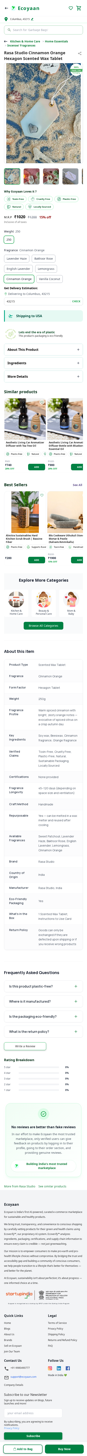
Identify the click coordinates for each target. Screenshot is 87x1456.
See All (77, 485)
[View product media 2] (31, 176)
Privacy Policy (55, 1328)
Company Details (13, 1385)
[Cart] (79, 8)
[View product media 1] (12, 176)
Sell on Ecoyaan (13, 1345)
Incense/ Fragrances (21, 45)
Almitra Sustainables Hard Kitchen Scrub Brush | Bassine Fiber (24, 539)
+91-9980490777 (20, 1368)
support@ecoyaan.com (23, 1376)
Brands (8, 1340)
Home (7, 1323)
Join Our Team (12, 1351)
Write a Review (25, 1046)
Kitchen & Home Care (25, 41)
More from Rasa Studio (19, 1186)
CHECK (76, 301)
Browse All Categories (43, 626)
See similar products (52, 1186)
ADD (36, 466)
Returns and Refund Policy (62, 1340)
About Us (9, 1334)
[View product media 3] (51, 176)
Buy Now (64, 1449)
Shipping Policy (56, 1334)
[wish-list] (41, 402)
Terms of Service (57, 1323)
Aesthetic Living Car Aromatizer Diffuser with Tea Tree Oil (25, 444)
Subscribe (33, 1436)
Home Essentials (56, 41)
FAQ (50, 1345)
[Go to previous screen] (6, 8)
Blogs (7, 1328)
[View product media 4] (70, 176)
